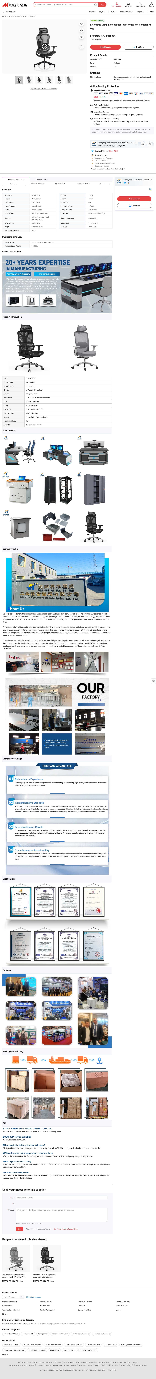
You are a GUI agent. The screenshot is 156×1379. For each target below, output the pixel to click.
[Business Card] (150, 189)
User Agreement (91, 1370)
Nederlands (82, 1365)
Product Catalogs (34, 1297)
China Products (33, 1362)
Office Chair (32, 16)
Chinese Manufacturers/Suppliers (51, 1362)
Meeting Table (45, 1306)
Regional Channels (105, 1362)
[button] (105, 184)
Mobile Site (127, 1362)
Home (4, 16)
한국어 (96, 1365)
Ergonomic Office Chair (102, 1334)
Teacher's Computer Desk (11, 1310)
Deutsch (73, 1365)
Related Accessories (47, 1310)
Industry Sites (93, 1362)
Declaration (101, 1370)
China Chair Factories (11, 1345)
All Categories (10, 12)
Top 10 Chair (54, 1350)
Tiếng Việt (130, 1365)
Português (40, 1365)
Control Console (46, 1302)
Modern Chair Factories (32, 1345)
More (4, 1354)
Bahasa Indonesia (141, 1365)
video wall (81, 1306)
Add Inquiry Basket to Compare (44, 88)
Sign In (94, 169)
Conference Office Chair (81, 1334)
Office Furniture (21, 16)
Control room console (9, 1302)
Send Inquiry (105, 47)
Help (113, 12)
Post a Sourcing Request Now (66, 1229)
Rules (152, 12)
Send (19, 1229)
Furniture (11, 16)
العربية (90, 1365)
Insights (135, 1362)
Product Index (117, 1362)
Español (31, 1365)
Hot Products (22, 1362)
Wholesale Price (81, 1362)
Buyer (101, 12)
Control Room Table (85, 1302)
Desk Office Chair (110, 1345)
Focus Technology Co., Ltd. (63, 1370)
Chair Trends (68, 1350)
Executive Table (28, 1334)
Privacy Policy (112, 1370)
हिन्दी (108, 1365)
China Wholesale (68, 1362)
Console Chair (7, 1306)
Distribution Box (121, 1306)
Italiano (66, 1365)
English (24, 1365)
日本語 (103, 1365)
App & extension (126, 12)
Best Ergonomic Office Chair (131, 1345)
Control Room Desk (123, 1302)
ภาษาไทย (115, 1365)
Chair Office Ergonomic (37, 1350)
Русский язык (57, 1365)
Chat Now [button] (140, 47)
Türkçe (123, 1365)
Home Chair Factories (53, 1345)
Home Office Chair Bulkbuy (86, 1350)
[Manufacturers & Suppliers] (14, 4)
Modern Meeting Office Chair (14, 1350)
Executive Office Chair (60, 1334)
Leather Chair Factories (74, 1345)
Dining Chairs (43, 1334)
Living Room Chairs (11, 1334)
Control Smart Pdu (84, 1310)
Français (48, 1365)
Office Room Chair (93, 1345)
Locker (118, 1310)
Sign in (151, 6)
